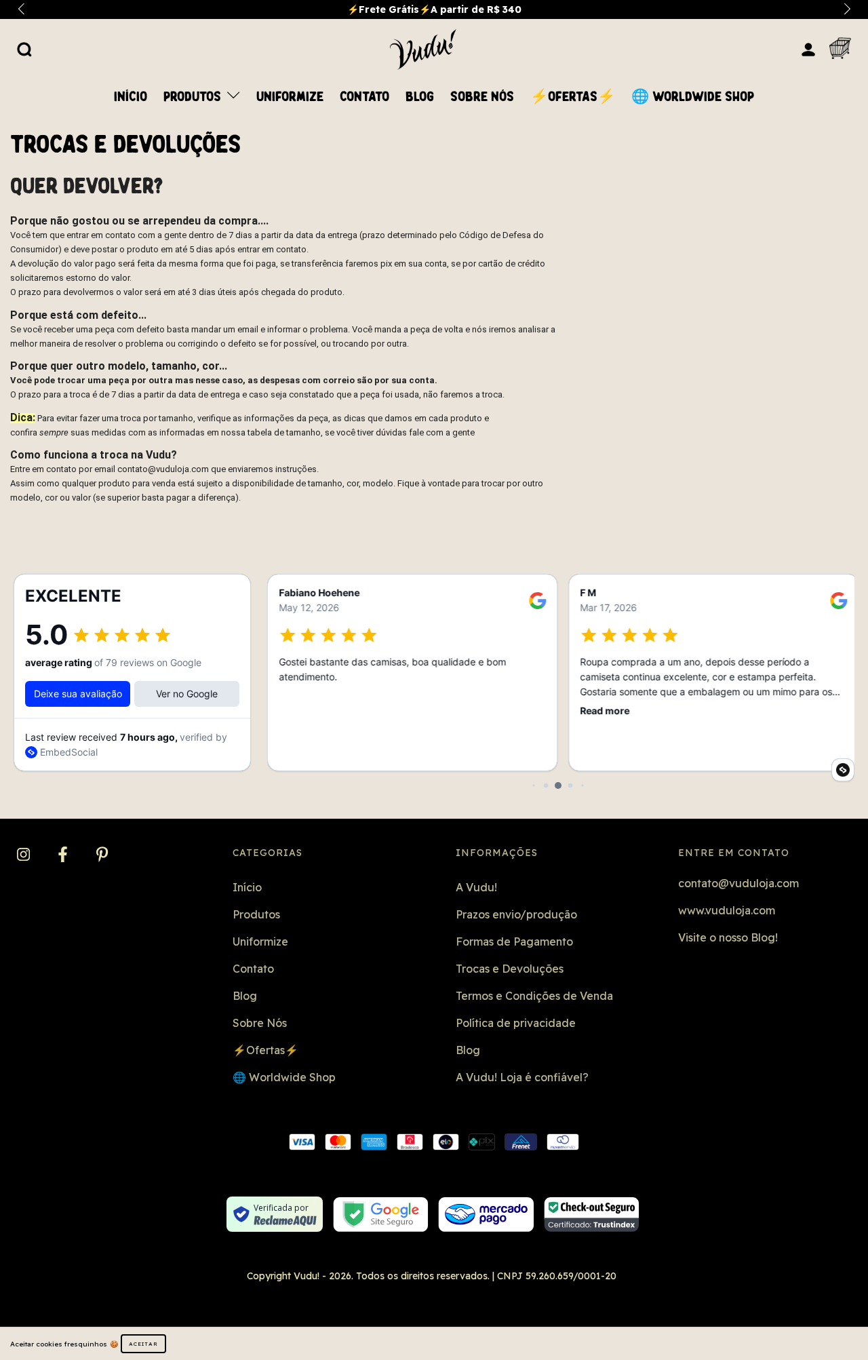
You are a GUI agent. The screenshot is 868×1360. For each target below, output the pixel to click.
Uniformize (289, 97)
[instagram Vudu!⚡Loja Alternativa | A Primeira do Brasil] (24, 854)
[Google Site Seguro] (381, 1214)
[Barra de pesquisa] (24, 49)
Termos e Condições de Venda (534, 996)
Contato (364, 97)
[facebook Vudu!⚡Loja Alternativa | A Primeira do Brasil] (64, 854)
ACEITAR (143, 1343)
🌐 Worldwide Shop (692, 97)
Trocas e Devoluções (510, 968)
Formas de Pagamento (514, 941)
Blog (420, 97)
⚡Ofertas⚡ (572, 97)
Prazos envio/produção (516, 914)
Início (130, 97)
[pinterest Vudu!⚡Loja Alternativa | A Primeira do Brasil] (102, 854)
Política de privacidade (516, 1023)
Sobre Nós (482, 97)
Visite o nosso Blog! (728, 937)
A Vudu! (476, 887)
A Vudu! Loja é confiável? (522, 1077)
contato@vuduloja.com (738, 883)
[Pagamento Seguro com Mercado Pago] (486, 1214)
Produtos (193, 97)
